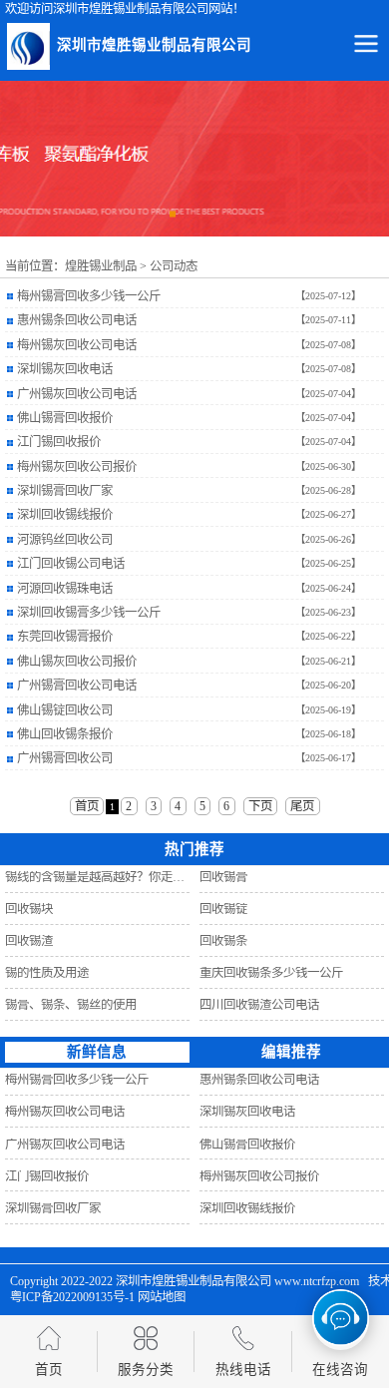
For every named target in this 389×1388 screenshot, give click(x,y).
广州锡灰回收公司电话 (77, 394)
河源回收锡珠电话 (65, 589)
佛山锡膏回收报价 (65, 418)
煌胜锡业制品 (101, 266)
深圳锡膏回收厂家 (65, 491)
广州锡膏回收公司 (65, 758)
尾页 (302, 806)
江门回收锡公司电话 (71, 564)
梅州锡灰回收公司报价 (77, 467)
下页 (260, 806)
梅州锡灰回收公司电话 (77, 345)
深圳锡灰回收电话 (65, 369)
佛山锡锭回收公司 (65, 710)
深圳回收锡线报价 (65, 515)
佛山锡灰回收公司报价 (77, 662)
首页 (87, 806)
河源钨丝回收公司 (65, 540)
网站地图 (162, 1297)
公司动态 (173, 266)
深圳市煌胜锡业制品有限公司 (193, 1281)
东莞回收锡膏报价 (65, 637)
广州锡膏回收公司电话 (77, 686)
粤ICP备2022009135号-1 (72, 1297)
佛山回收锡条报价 (65, 734)
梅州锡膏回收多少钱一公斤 (89, 296)
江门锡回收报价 (59, 442)
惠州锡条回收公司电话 (77, 320)
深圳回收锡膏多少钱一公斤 (89, 613)
